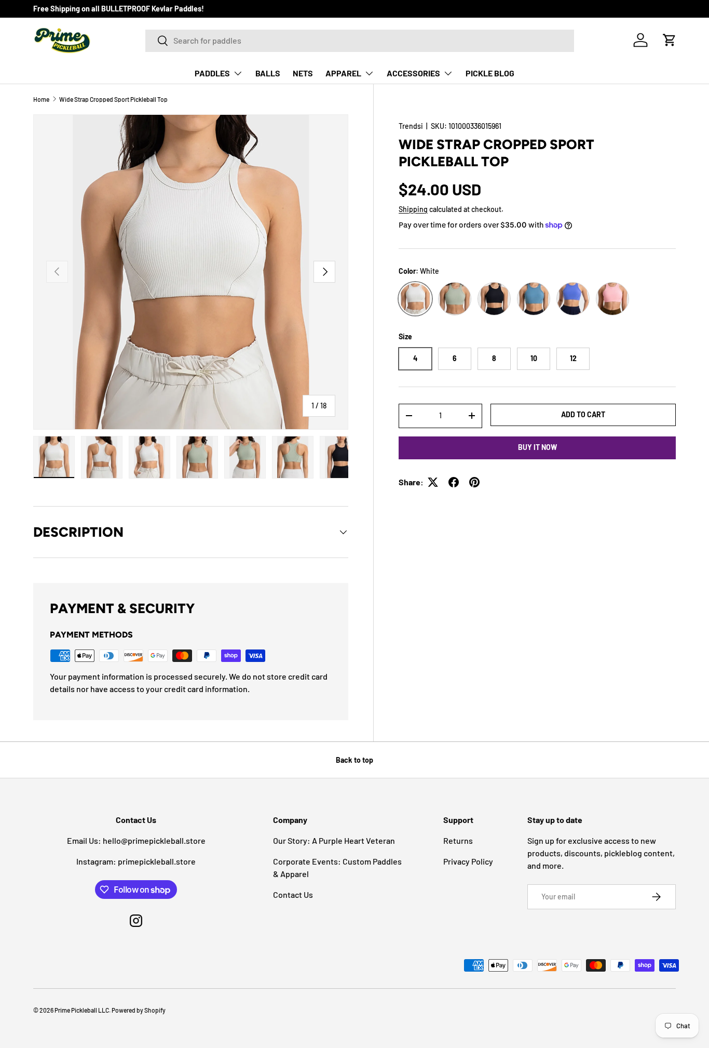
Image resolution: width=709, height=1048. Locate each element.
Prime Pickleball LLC (81, 1010)
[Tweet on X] (432, 482)
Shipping (413, 209)
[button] (669, 40)
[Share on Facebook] (453, 482)
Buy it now (537, 447)
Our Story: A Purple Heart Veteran (334, 840)
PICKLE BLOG (490, 73)
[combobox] (359, 40)
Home (41, 99)
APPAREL (343, 73)
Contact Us (293, 894)
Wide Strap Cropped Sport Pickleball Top (113, 99)
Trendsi (411, 126)
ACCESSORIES (413, 73)
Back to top (354, 759)
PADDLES (212, 73)
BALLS (267, 73)
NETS (303, 73)
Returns (458, 840)
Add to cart (583, 414)
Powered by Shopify (139, 1010)
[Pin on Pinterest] (474, 482)
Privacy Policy (468, 861)
